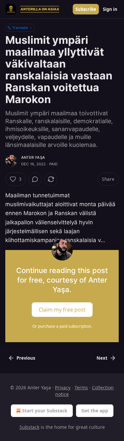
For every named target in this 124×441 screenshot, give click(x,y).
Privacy (62, 387)
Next (102, 358)
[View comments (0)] (35, 179)
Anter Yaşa (33, 157)
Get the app (94, 410)
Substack (29, 427)
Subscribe (85, 9)
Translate (20, 27)
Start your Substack (44, 410)
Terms (81, 387)
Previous (26, 358)
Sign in (110, 9)
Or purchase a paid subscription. (62, 326)
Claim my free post (62, 309)
